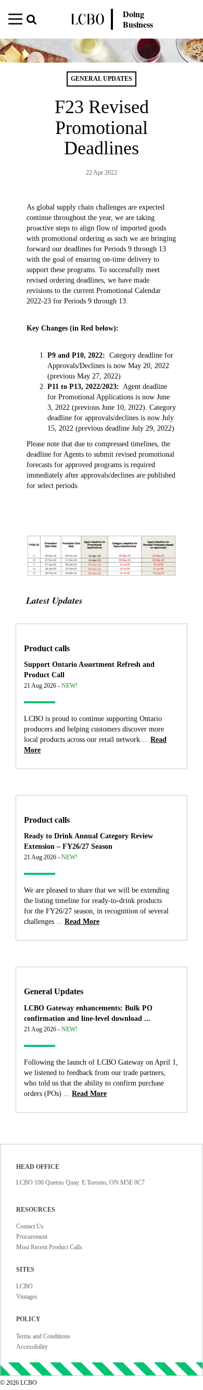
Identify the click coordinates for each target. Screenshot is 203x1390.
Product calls (47, 648)
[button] (36, 20)
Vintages (26, 1296)
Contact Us (30, 1226)
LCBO (24, 1286)
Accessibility (32, 1346)
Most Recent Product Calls (49, 1247)
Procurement (31, 1236)
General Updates (53, 991)
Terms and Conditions (43, 1336)
